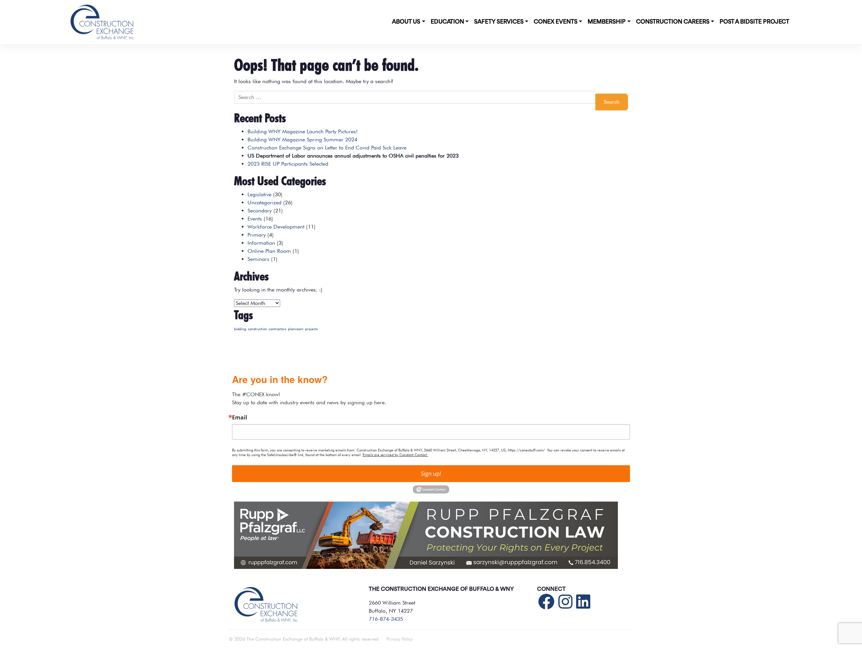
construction (257, 329)
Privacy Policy (399, 639)
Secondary (259, 210)
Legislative (259, 194)
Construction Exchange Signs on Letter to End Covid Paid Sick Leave (326, 147)
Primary (256, 235)
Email (239, 417)
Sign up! (431, 473)
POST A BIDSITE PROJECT (754, 22)
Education (447, 22)
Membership (607, 22)
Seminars (258, 259)
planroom (295, 329)
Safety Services (499, 22)
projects (311, 329)
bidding (240, 329)
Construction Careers (672, 22)
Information (261, 243)
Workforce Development (275, 227)
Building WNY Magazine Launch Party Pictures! (302, 131)
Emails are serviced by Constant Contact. (395, 454)
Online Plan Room (269, 251)
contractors (277, 329)
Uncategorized (264, 202)
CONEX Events (555, 22)
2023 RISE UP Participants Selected (287, 164)
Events (254, 218)
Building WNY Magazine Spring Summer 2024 (302, 139)
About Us (406, 22)
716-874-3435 (386, 619)
